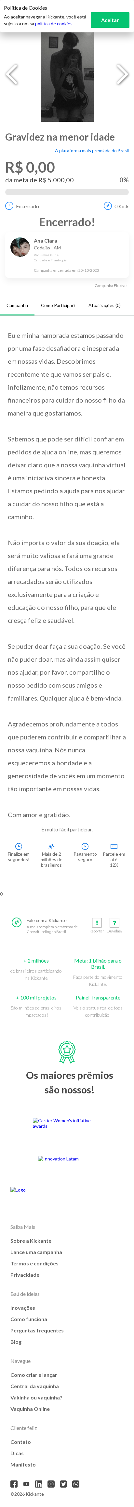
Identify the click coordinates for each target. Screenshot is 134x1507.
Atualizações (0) (104, 305)
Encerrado (27, 206)
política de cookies (54, 23)
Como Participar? (58, 305)
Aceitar (110, 20)
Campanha (17, 305)
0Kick (121, 206)
